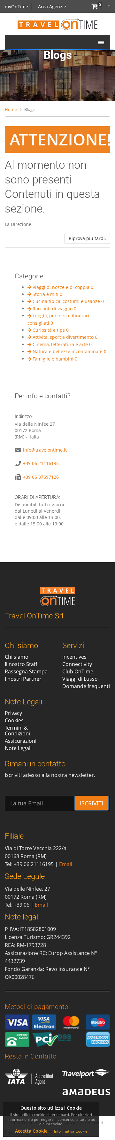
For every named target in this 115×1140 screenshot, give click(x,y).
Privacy (13, 713)
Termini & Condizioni (17, 730)
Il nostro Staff (21, 664)
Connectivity (77, 664)
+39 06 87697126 (41, 477)
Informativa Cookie (71, 1131)
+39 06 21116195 (41, 463)
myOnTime (16, 7)
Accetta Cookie (31, 1131)
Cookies (14, 720)
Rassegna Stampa (26, 671)
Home (11, 109)
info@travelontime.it (45, 450)
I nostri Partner (23, 678)
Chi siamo (16, 656)
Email (65, 864)
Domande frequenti (86, 686)
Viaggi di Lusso (80, 678)
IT (108, 7)
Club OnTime (77, 671)
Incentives (74, 656)
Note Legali (18, 748)
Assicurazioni (20, 740)
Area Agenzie (52, 7)
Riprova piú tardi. (87, 238)
